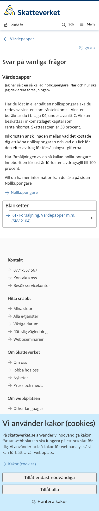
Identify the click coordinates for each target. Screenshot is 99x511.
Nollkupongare (24, 192)
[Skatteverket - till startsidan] (32, 10)
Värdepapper (22, 39)
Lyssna (90, 47)
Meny (91, 24)
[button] (68, 24)
